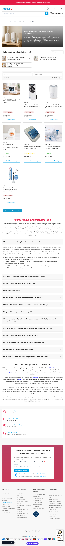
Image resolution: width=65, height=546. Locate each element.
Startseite (4, 21)
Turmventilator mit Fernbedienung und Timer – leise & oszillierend (10, 189)
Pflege (20, 379)
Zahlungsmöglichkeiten (55, 505)
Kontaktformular (17, 397)
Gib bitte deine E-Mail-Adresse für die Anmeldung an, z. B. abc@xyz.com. (29, 466)
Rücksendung (5, 495)
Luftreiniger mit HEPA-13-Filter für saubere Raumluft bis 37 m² (53, 106)
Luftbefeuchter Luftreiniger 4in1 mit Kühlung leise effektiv (32, 105)
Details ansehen (43, 476)
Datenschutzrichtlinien (41, 473)
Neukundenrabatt (7, 502)
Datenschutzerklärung (55, 495)
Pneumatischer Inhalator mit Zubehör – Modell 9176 (53, 147)
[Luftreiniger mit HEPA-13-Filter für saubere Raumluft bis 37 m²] (53, 91)
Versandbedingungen (55, 503)
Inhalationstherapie (55, 368)
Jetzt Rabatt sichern (21, 470)
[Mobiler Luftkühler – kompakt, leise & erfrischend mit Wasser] (11, 89)
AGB (50, 497)
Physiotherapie (12, 21)
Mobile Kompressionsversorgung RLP (24, 505)
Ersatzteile (20, 497)
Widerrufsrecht (53, 499)
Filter (7, 74)
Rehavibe (28, 536)
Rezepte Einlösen (22, 517)
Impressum (52, 493)
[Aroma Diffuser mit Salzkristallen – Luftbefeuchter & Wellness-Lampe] (11, 132)
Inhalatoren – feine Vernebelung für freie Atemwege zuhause (17, 58)
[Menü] (62, 530)
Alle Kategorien (56, 52)
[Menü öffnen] (61, 8)
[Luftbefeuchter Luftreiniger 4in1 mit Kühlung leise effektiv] (32, 91)
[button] (32, 242)
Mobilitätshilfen (21, 493)
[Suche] (46, 13)
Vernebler (35, 377)
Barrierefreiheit (53, 512)
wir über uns (52, 516)
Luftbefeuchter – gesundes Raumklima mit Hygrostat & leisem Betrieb (16, 65)
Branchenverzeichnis (55, 514)
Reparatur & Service (54, 518)
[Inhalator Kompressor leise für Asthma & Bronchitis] (32, 133)
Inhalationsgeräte (8, 372)
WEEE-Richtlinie (53, 510)
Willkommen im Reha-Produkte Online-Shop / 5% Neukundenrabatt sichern (32, 2)
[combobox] (25, 13)
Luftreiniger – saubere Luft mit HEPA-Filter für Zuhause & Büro (48, 58)
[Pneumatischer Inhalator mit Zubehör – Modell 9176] (53, 133)
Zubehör (19, 495)
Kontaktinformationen (55, 507)
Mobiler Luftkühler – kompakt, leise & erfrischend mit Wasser (11, 100)
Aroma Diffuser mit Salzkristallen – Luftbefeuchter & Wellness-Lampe (11, 147)
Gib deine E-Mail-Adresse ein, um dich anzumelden (29, 462)
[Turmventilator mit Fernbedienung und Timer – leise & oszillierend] (11, 175)
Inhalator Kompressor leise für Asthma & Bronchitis (32, 147)
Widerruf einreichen (55, 501)
